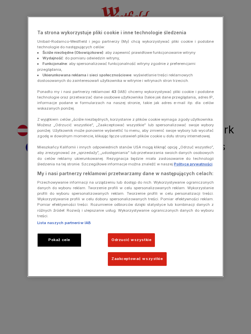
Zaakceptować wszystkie (137, 258)
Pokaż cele (59, 239)
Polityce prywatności (193, 164)
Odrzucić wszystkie (131, 239)
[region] (125, 146)
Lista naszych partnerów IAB (64, 222)
